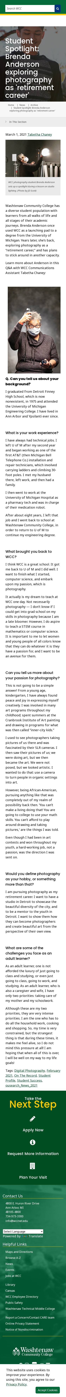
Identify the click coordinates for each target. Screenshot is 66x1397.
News (22, 105)
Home (11, 105)
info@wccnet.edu (16, 1221)
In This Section (17, 121)
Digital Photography (29, 1070)
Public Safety (14, 1303)
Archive (34, 105)
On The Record (25, 1075)
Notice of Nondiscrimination (24, 1329)
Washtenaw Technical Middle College (30, 1309)
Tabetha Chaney (39, 134)
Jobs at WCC (13, 1276)
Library (10, 1285)
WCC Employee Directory (21, 1297)
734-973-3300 (14, 1216)
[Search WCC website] (58, 8)
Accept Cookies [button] (48, 1390)
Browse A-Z (13, 1258)
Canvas (10, 1291)
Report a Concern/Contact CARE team (29, 1317)
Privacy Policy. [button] (16, 1384)
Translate (36, 1236)
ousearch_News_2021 (21, 1085)
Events (9, 1270)
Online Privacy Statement (22, 1323)
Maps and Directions (19, 1252)
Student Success (29, 1080)
